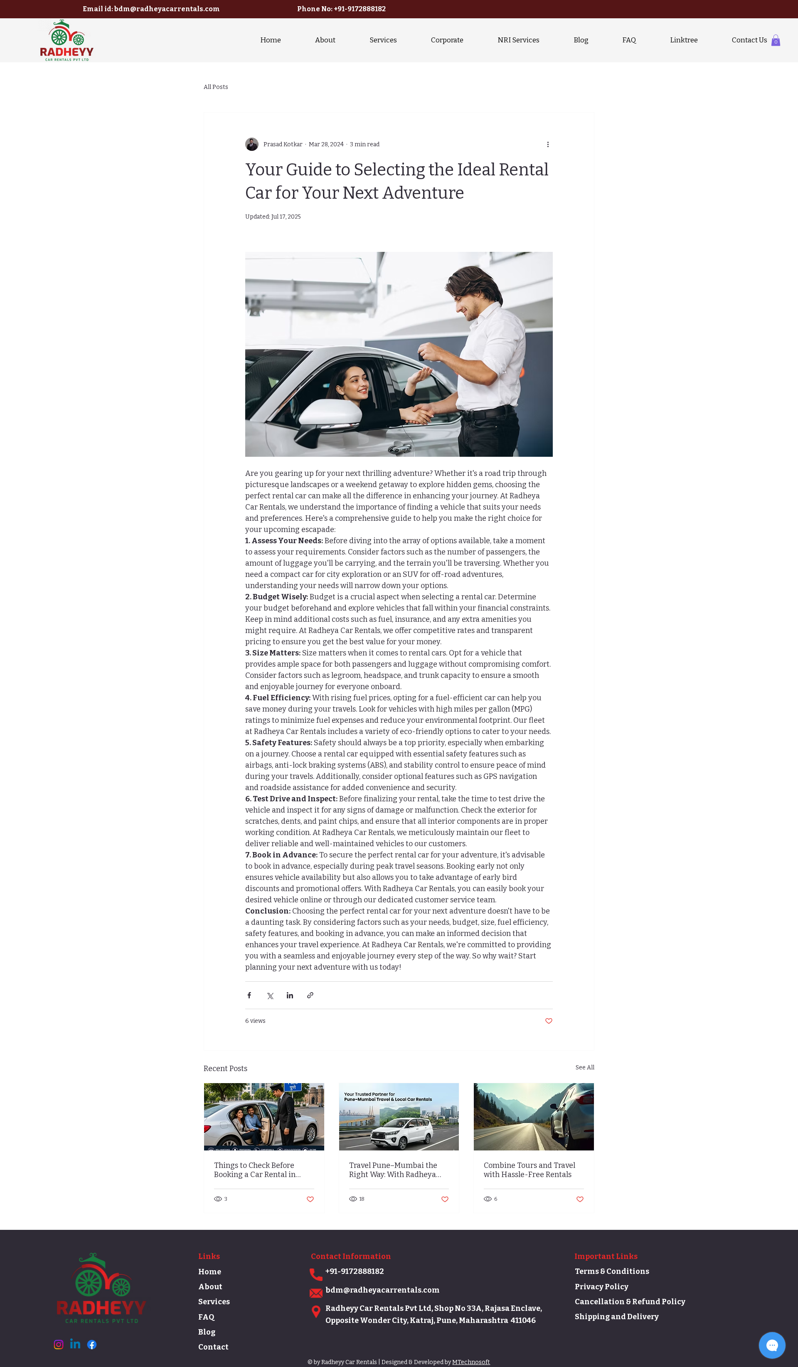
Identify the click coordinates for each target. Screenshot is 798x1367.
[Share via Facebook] (249, 995)
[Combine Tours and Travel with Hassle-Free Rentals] (534, 1116)
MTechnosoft (471, 1362)
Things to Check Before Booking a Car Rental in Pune (255, 1170)
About (210, 1286)
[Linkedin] (75, 1344)
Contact (213, 1347)
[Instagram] (58, 1344)
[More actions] (548, 144)
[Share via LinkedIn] (290, 995)
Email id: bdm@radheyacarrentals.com (151, 9)
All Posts (216, 87)
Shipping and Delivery (617, 1316)
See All (585, 1067)
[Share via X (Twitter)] (269, 995)
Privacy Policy (601, 1286)
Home (209, 1271)
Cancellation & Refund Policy (630, 1301)
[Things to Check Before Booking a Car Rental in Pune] (264, 1116)
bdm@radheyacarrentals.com (382, 1290)
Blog (206, 1332)
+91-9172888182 (360, 9)
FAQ (206, 1317)
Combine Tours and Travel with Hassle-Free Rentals (529, 1170)
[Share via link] (310, 995)
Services (214, 1301)
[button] (776, 40)
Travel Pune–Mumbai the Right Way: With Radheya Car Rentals (393, 1170)
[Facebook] (92, 1344)
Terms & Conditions (612, 1271)
